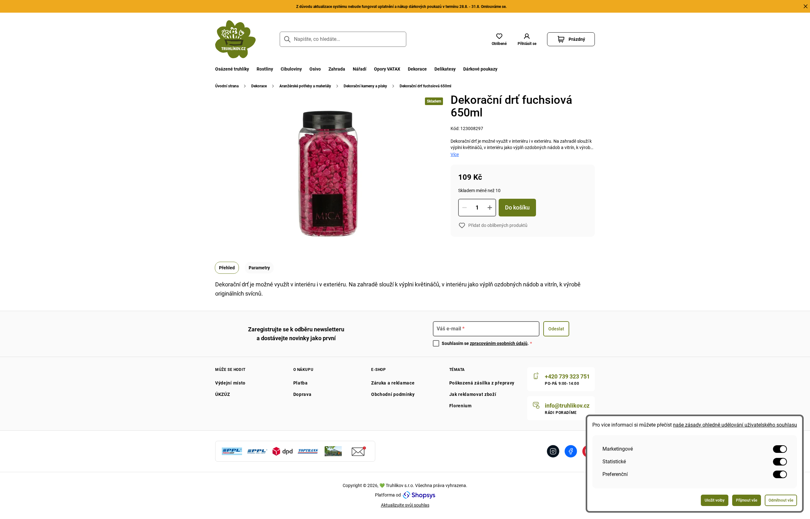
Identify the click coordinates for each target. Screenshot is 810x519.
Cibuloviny (291, 69)
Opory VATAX (387, 69)
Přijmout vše (746, 500)
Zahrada (336, 69)
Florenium (460, 405)
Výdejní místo (230, 382)
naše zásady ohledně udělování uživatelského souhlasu (735, 425)
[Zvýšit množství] (489, 207)
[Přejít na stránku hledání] (287, 39)
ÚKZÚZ (222, 394)
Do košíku (517, 207)
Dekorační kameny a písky (365, 86)
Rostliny (265, 69)
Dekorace (417, 69)
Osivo (315, 69)
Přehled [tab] (227, 267)
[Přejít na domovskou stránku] (235, 39)
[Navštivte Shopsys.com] (419, 495)
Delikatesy (445, 69)
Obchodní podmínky (393, 394)
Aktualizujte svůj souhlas (405, 505)
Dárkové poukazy (480, 69)
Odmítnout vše (781, 500)
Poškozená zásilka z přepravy (482, 382)
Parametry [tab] (259, 267)
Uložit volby (715, 500)
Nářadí (359, 69)
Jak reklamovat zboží (472, 394)
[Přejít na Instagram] (553, 451)
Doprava (302, 394)
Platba (300, 382)
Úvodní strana (227, 86)
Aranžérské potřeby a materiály (305, 86)
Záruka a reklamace (393, 382)
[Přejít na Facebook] (570, 451)
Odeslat (556, 328)
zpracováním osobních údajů (498, 343)
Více (455, 154)
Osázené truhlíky (232, 69)
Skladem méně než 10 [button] (479, 190)
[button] (526, 39)
